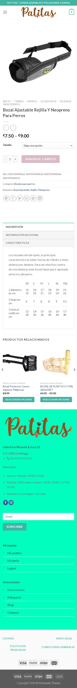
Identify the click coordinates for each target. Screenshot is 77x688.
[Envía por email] (26, 198)
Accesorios (48, 101)
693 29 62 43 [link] (23, 458)
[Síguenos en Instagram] (11, 502)
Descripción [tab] (14, 226)
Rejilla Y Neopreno (40, 189)
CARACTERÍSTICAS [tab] (17, 242)
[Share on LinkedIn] (40, 198)
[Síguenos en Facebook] (5, 502)
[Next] (74, 377)
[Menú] (5, 12)
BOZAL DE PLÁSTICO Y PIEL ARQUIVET (56, 388)
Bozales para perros (24, 183)
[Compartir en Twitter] (20, 198)
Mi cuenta (9, 545)
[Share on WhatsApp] (6, 198)
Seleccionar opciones (18, 399)
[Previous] (2, 377)
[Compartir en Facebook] (13, 198)
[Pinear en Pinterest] (33, 198)
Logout (11, 568)
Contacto (13, 612)
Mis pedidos (14, 553)
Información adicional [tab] (22, 234)
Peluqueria (14, 597)
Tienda (19, 101)
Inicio (7, 101)
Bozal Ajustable (22, 189)
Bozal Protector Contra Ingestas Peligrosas (16, 388)
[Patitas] (38, 12)
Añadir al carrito (40, 159)
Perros (32, 101)
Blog (10, 605)
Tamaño (7, 145)
